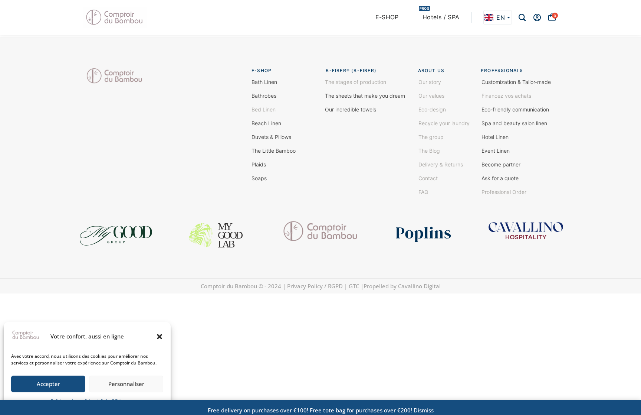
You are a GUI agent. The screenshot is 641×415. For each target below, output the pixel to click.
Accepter (48, 384)
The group (431, 137)
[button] (159, 336)
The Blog (429, 150)
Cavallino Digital (419, 286)
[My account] (537, 17)
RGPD (335, 286)
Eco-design (432, 109)
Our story (429, 82)
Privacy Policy (304, 286)
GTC (354, 286)
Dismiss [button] (424, 410)
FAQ (423, 192)
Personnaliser (126, 384)
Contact (428, 178)
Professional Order (503, 192)
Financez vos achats (506, 96)
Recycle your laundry (444, 123)
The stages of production (355, 82)
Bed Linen (264, 109)
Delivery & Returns (440, 164)
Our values (431, 96)
